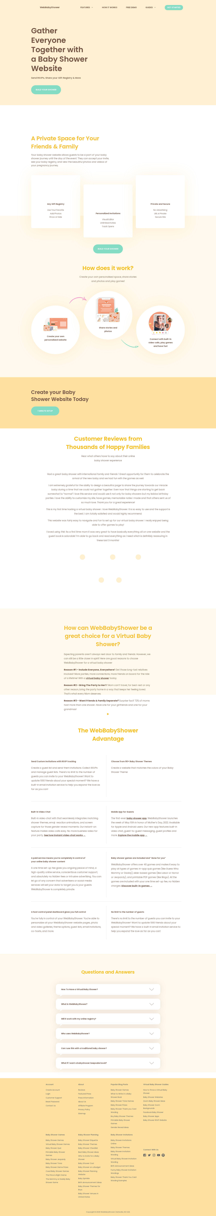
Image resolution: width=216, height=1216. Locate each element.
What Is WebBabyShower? (74, 1004)
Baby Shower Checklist (88, 1148)
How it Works (109, 7)
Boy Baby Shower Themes (122, 1116)
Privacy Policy (84, 1109)
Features (85, 7)
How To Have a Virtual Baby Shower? (79, 989)
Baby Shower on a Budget (89, 1167)
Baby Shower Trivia (54, 1163)
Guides (149, 7)
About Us (82, 1101)
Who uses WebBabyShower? (75, 1033)
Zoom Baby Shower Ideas (154, 1101)
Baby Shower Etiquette (88, 1140)
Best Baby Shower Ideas (88, 1152)
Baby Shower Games (120, 1090)
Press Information (86, 1098)
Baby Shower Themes (87, 1144)
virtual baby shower (97, 678)
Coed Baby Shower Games (57, 1171)
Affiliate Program (85, 1105)
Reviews (81, 1090)
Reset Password (52, 1101)
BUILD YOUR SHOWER (46, 89)
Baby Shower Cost (86, 1163)
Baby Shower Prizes (119, 1105)
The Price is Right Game (56, 1175)
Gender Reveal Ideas (120, 1127)
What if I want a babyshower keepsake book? (84, 1063)
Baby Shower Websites (153, 1097)
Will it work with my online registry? (78, 1018)
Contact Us (51, 1105)
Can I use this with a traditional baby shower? (84, 1048)
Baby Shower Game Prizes (57, 1167)
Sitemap (82, 1113)
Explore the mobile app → (132, 835)
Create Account (53, 1090)
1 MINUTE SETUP (45, 410)
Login (48, 1094)
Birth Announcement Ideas (90, 1182)
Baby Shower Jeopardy (56, 1159)
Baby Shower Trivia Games (122, 1101)
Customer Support (54, 1098)
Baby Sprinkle (84, 1178)
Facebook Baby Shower (153, 1112)
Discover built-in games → (137, 885)
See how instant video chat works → (65, 835)
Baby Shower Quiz (53, 1148)
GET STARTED (173, 7)
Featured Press (84, 1094)
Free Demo (131, 7)
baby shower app (137, 818)
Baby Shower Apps (151, 1116)
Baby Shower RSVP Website (155, 1120)
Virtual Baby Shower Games (58, 1144)
